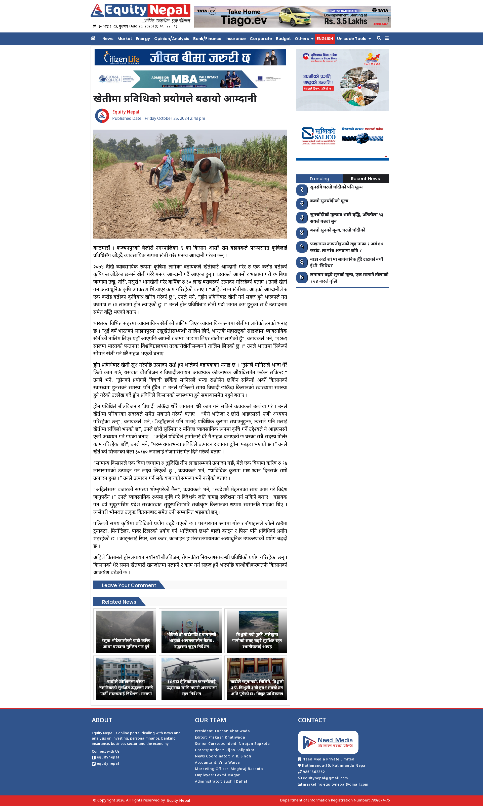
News (107, 39)
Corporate (261, 39)
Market (124, 39)
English (325, 39)
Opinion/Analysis (171, 39)
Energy (143, 39)
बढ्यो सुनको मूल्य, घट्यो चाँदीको (337, 230)
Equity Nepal (178, 801)
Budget (283, 39)
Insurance (235, 39)
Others (302, 39)
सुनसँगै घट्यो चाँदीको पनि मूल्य (336, 187)
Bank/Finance (207, 39)
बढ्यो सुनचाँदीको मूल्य (329, 201)
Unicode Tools (351, 39)
